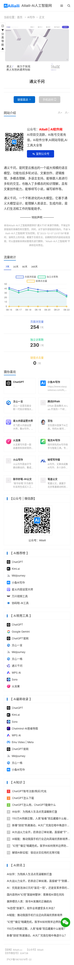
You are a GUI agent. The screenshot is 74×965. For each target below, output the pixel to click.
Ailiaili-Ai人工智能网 (36, 6)
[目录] (61, 5)
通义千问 (41, 225)
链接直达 (22, 99)
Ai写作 (31, 17)
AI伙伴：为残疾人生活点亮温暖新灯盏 (32, 811)
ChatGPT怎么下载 (21, 798)
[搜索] (69, 5)
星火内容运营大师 (22, 589)
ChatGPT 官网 (20, 638)
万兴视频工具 (20, 596)
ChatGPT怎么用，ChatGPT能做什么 (32, 804)
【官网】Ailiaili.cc (13, 949)
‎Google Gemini (21, 631)
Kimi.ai (16, 568)
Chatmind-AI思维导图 (25, 728)
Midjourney (18, 575)
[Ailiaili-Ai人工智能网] (12, 6)
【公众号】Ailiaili (34, 949)
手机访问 (48, 99)
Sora (14, 679)
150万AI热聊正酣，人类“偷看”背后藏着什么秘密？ (36, 928)
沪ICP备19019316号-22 (19, 959)
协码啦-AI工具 (20, 603)
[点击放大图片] (37, 50)
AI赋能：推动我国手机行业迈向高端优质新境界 (38, 838)
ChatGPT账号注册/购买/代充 (27, 791)
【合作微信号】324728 (16, 953)
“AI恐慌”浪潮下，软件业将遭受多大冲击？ (31, 908)
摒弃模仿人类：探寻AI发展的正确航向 (29, 901)
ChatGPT (17, 561)
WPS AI (16, 672)
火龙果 (16, 686)
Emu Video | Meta (23, 742)
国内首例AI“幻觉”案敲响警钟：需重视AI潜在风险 (35, 894)
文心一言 (17, 645)
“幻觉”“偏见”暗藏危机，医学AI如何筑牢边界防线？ (36, 921)
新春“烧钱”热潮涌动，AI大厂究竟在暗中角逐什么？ (37, 935)
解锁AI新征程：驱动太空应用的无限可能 (33, 852)
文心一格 (17, 658)
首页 (19, 17)
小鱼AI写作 (18, 582)
